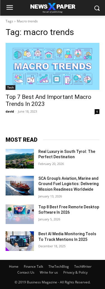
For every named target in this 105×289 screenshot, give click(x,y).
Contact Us (25, 272)
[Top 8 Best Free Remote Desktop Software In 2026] (20, 214)
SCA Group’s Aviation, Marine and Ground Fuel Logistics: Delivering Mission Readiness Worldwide (68, 184)
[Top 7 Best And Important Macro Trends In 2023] (52, 66)
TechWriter (83, 266)
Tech (10, 87)
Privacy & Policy (75, 272)
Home (13, 266)
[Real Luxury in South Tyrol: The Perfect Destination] (20, 159)
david (10, 111)
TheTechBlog (58, 266)
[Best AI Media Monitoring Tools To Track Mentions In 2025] (20, 241)
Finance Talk (33, 266)
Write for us (49, 272)
